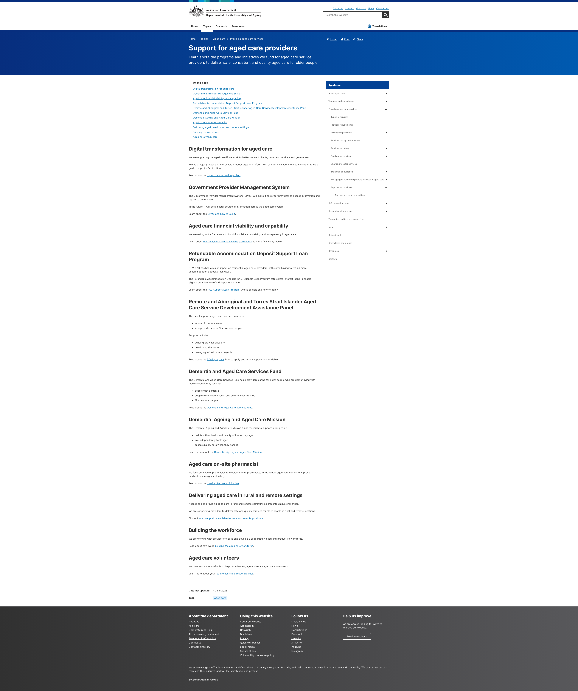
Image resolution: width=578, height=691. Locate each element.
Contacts (332, 259)
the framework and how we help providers (227, 241)
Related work (334, 235)
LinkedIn (296, 638)
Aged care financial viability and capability (217, 98)
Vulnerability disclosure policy (257, 655)
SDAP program (215, 359)
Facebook (297, 634)
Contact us (382, 8)
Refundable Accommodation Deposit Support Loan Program (227, 103)
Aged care (219, 38)
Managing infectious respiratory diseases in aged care (357, 179)
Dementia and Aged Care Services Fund (215, 112)
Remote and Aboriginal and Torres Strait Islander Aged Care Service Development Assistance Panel (249, 107)
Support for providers (341, 187)
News (371, 8)
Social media (247, 646)
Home (194, 26)
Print (347, 39)
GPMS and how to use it (221, 213)
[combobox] (352, 14)
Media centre (298, 621)
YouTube (296, 646)
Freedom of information (202, 638)
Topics (207, 26)
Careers (349, 8)
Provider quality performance (345, 140)
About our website (250, 621)
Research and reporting (340, 211)
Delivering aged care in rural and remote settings (221, 127)
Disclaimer (246, 634)
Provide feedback (357, 636)
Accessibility (247, 625)
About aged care (336, 93)
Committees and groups (340, 243)
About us (338, 8)
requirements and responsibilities (234, 573)
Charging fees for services (344, 164)
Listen (333, 39)
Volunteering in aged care (341, 101)
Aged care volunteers (205, 136)
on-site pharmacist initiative (223, 483)
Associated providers (341, 132)
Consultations (299, 629)
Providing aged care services (246, 38)
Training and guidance (342, 171)
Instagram (297, 651)
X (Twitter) (297, 642)
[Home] (225, 11)
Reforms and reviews (338, 203)
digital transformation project (224, 175)
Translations (379, 26)
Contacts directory (199, 646)
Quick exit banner (250, 642)
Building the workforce (206, 132)
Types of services (339, 117)
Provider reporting (340, 148)
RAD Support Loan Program (223, 289)
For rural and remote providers (350, 195)
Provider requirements (342, 124)
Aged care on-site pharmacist (210, 122)
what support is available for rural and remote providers (231, 518)
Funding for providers (341, 156)
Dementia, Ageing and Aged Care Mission (216, 117)
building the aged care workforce (234, 545)
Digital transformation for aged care (213, 88)
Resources (238, 26)
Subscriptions (248, 651)
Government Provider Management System (217, 93)
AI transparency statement (204, 634)
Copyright (246, 629)
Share (360, 39)
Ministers (361, 8)
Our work (221, 26)
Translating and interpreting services (346, 219)
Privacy (244, 638)
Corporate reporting (200, 629)
